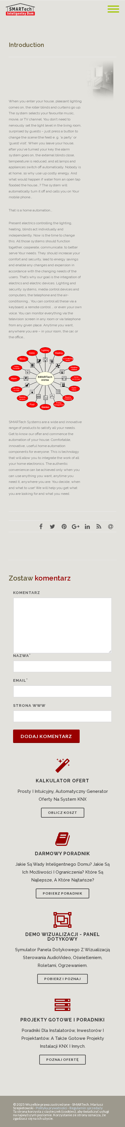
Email (19, 680)
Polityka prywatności (51, 1108)
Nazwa (21, 656)
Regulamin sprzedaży (86, 1108)
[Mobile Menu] (113, 9)
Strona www (29, 705)
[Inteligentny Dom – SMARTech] (22, 9)
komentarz (26, 593)
